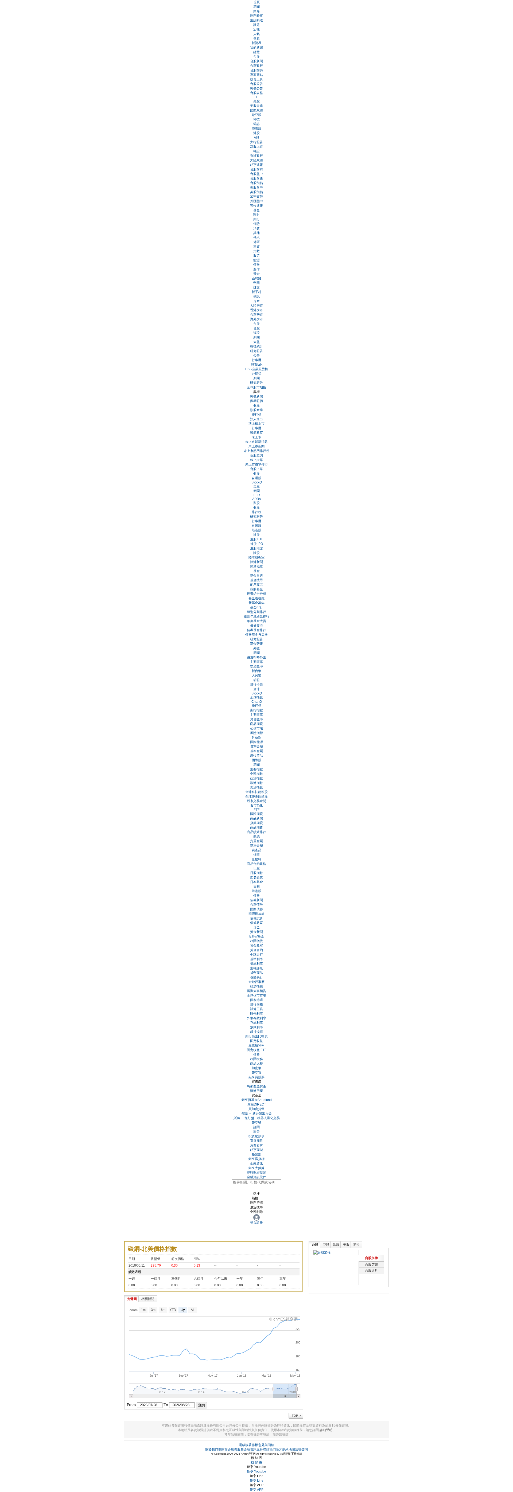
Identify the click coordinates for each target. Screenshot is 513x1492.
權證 (256, 151)
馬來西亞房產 (256, 1086)
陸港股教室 (256, 557)
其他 (256, 233)
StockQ (256, 482)
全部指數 (256, 774)
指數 (256, 251)
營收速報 (256, 206)
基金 (256, 210)
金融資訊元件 (256, 1177)
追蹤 (256, 333)
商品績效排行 (256, 832)
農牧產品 (256, 755)
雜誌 (256, 124)
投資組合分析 (256, 594)
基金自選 (256, 575)
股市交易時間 (256, 801)
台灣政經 (256, 66)
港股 (256, 133)
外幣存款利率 (256, 1018)
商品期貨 (256, 724)
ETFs (256, 495)
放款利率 (256, 1027)
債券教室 (256, 923)
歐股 (336, 1245)
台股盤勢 (256, 70)
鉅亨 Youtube (256, 1471)
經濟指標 (256, 986)
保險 (256, 224)
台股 (256, 56)
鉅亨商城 (256, 1150)
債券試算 (256, 918)
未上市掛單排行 (256, 464)
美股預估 (256, 192)
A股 (256, 137)
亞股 (326, 1245)
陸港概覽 (256, 566)
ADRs (256, 499)
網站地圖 (288, 1449)
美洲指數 (256, 787)
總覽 (256, 52)
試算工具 (256, 1009)
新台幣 (256, 671)
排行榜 (256, 414)
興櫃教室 (256, 433)
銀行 (256, 219)
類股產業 (256, 410)
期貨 (256, 246)
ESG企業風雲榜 (256, 369)
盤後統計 (256, 346)
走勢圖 (132, 1299)
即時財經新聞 (256, 1172)
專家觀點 (256, 75)
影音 (256, 1132)
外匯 (256, 242)
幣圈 (256, 283)
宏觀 (256, 29)
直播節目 (256, 1141)
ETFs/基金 (256, 936)
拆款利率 (256, 964)
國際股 (256, 760)
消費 (256, 228)
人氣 (256, 34)
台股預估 (256, 183)
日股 (256, 868)
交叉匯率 (256, 666)
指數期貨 (256, 823)
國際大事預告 (256, 991)
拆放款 (256, 737)
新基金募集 (256, 603)
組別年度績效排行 (256, 616)
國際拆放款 (256, 914)
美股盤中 (256, 187)
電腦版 (243, 1445)
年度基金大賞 (256, 621)
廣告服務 (237, 1449)
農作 (256, 269)
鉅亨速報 (256, 165)
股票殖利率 (256, 1045)
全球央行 (256, 954)
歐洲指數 (256, 783)
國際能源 (256, 742)
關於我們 (211, 1449)
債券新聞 (256, 900)
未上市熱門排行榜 (256, 451)
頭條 (256, 11)
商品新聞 (256, 818)
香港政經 (256, 156)
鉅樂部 (256, 1154)
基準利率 (256, 959)
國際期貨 (256, 814)
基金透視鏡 (256, 598)
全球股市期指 (256, 387)
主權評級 (256, 968)
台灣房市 (256, 315)
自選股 (256, 478)
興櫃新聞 (256, 396)
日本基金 (256, 882)
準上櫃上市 (256, 423)
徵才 (279, 1449)
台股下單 (256, 469)
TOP (295, 1415)
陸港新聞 (256, 562)
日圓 (256, 886)
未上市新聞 (256, 446)
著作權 (253, 1445)
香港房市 (256, 310)
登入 (253, 1223)
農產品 (256, 850)
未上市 (256, 437)
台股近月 (371, 1270)
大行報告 (256, 142)
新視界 (256, 43)
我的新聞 (256, 47)
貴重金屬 (256, 746)
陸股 (256, 553)
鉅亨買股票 (256, 1077)
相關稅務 (256, 1059)
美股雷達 (256, 106)
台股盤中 (256, 174)
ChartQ (256, 702)
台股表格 (256, 93)
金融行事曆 (256, 982)
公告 (256, 355)
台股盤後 (256, 178)
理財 (256, 215)
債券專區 (256, 625)
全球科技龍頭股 (256, 792)
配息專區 (256, 585)
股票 (256, 255)
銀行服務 (256, 1004)
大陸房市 (256, 305)
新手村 (256, 292)
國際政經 (256, 110)
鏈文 (256, 287)
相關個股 (256, 941)
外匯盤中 (256, 201)
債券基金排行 (256, 630)
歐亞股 (256, 115)
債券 (256, 265)
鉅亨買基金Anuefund (257, 1100)
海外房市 (256, 319)
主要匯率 (256, 662)
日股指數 (256, 873)
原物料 (256, 859)
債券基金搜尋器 (256, 634)
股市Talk (256, 805)
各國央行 (256, 977)
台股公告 (256, 84)
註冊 (259, 1223)
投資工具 (256, 79)
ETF (256, 97)
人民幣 (256, 675)
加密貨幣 (256, 196)
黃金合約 (256, 950)
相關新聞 (147, 1299)
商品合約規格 (256, 864)
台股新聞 (256, 61)
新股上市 (256, 147)
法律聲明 (301, 1449)
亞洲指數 (256, 778)
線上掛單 (256, 460)
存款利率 (256, 1023)
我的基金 (256, 589)
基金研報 (256, 644)
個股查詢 (256, 455)
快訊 (256, 296)
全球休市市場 (256, 995)
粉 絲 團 (256, 1462)
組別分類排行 (256, 612)
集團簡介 (224, 1449)
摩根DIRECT (256, 1104)
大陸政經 (256, 160)
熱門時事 (256, 16)
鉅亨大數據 (256, 1168)
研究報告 (256, 351)
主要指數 (256, 769)
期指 (356, 1245)
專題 (256, 38)
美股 (256, 101)
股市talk (256, 364)
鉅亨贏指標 (256, 1159)
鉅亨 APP (256, 1489)
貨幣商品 (256, 973)
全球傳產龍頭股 (256, 796)
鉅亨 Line (256, 1480)
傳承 (256, 237)
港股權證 (256, 548)
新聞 (256, 337)
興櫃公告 (256, 88)
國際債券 (256, 909)
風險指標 (256, 733)
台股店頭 (371, 1265)
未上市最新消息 (256, 442)
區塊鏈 (256, 278)
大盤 (256, 342)
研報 (256, 680)
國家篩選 (256, 1000)
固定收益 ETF (256, 1050)
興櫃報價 (256, 401)
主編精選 (256, 20)
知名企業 (256, 877)
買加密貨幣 (256, 1109)
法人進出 (256, 419)
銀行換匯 (256, 684)
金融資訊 (256, 1163)
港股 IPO (256, 544)
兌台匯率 (256, 719)
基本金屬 (256, 751)
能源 (256, 260)
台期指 (256, 374)
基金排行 (256, 607)
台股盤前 (256, 169)
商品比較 (256, 1063)
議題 (256, 25)
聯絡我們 (269, 1449)
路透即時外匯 (256, 657)
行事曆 (256, 360)
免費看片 (256, 1145)
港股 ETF (256, 539)
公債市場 (256, 728)
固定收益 (256, 1041)
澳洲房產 (256, 1091)
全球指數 (256, 697)
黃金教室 (256, 945)
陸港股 (256, 128)
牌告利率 (256, 1014)
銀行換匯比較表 (256, 1036)
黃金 (256, 274)
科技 (256, 119)
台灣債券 (256, 905)
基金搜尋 (256, 580)
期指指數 (256, 710)
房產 (256, 301)
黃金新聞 (256, 932)
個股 (256, 405)
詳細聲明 (326, 1430)
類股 (256, 503)
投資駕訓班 (256, 1136)
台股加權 (371, 1258)
